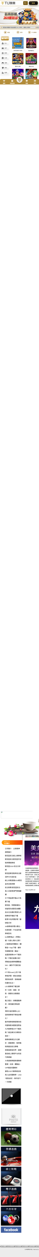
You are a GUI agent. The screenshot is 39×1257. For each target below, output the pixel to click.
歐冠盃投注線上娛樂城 (13, 856)
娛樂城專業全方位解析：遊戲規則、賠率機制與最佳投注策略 (13, 1043)
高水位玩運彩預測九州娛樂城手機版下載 (13, 914)
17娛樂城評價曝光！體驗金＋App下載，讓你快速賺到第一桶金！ (13, 947)
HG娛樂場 (18, 1246)
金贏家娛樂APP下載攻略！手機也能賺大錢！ (13, 956)
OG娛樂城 (25, 1246)
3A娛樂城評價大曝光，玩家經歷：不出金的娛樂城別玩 (13, 930)
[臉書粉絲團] (11, 1229)
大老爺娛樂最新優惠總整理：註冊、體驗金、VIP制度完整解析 (13, 1064)
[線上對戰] (11, 1176)
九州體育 (4, 1246)
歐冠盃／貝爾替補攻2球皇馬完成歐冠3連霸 (13, 907)
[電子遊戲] (11, 1196)
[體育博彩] (11, 1136)
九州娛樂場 (11, 1246)
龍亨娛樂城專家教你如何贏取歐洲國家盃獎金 (13, 1023)
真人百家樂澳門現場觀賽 (13, 893)
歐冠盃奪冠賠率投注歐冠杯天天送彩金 (13, 875)
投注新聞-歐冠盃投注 (12, 887)
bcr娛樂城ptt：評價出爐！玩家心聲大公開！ (13, 938)
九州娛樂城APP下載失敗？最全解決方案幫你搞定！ (13, 1032)
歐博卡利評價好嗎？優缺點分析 (13, 921)
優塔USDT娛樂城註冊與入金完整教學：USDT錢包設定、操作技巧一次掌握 (13, 1076)
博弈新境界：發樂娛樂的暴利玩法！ (13, 981)
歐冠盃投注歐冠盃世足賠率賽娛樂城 (13, 861)
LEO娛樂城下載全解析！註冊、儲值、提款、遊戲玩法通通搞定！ (12, 992)
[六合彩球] (11, 1216)
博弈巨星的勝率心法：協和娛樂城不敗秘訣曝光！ (13, 1014)
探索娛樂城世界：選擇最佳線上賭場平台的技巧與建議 (13, 1053)
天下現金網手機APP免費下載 (13, 900)
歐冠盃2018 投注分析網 (12, 868)
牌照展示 (8, 852)
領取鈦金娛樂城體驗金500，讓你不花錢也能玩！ (13, 965)
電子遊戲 (32, 1246)
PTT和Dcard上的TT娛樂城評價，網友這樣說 (13, 974)
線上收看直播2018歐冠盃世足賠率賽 (13, 882)
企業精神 (16, 849)
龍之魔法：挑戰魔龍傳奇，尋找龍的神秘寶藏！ (13, 1004)
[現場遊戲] (11, 1156)
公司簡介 (8, 849)
